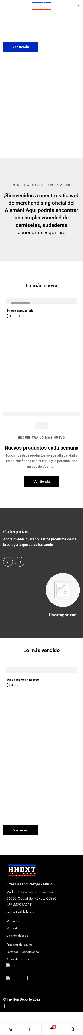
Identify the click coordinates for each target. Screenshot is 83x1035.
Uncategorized (63, 615)
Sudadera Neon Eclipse (22, 679)
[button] (20, 47)
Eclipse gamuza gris (19, 310)
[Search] (67, 6)
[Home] (10, 1029)
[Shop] (31, 1029)
